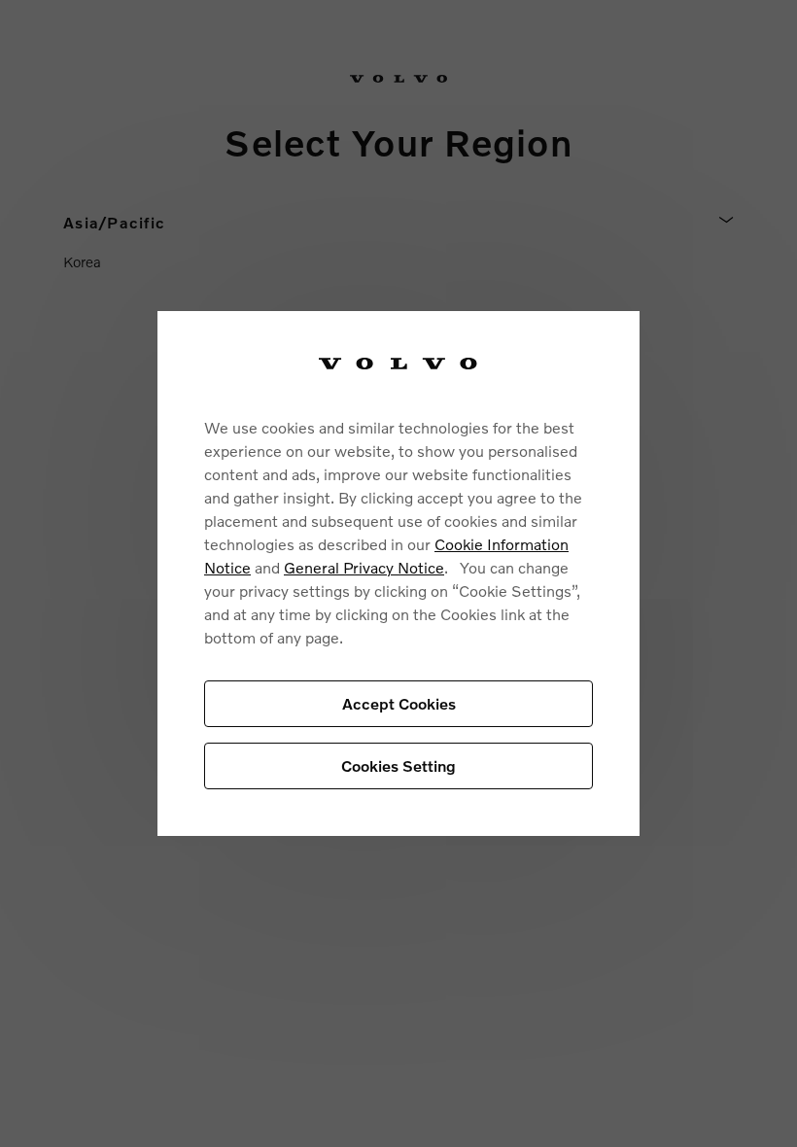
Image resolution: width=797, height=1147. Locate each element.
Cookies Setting (398, 765)
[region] (398, 574)
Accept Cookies (399, 703)
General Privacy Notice (364, 567)
